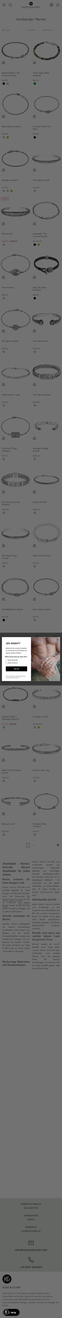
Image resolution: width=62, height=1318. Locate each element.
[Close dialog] (57, 639)
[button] (6, 1312)
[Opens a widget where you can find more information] (11, 1312)
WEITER (16, 669)
